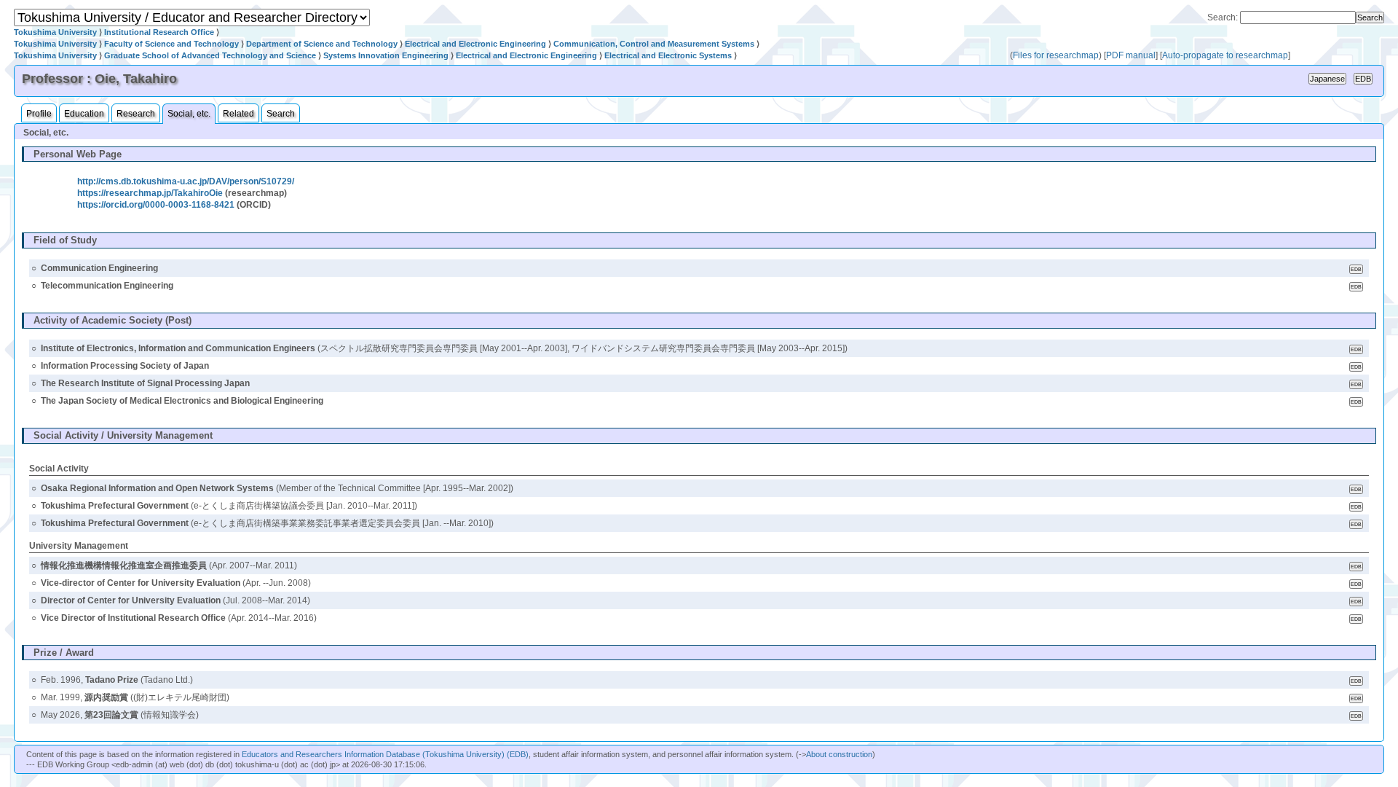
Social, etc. (188, 114)
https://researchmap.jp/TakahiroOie (150, 193)
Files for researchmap (1056, 55)
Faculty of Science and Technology (171, 43)
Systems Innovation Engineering (386, 55)
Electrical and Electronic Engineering (475, 43)
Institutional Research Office (159, 32)
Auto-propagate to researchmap (1225, 55)
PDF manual (1131, 55)
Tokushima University (55, 32)
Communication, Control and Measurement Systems (653, 43)
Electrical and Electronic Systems (668, 55)
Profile (39, 114)
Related (238, 114)
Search (280, 114)
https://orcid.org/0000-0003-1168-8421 (155, 205)
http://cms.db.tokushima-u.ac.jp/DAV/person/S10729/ (185, 181)
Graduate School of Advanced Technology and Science (210, 55)
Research (135, 114)
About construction (839, 754)
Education (84, 114)
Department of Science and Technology (322, 43)
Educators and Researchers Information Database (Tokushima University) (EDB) (385, 754)
